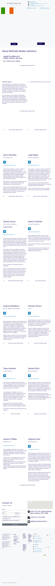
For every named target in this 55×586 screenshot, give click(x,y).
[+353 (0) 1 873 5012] (29, 517)
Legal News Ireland (16, 540)
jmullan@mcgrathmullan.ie (33, 165)
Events (15, 543)
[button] (41, 44)
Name (3, 509)
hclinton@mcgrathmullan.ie (34, 316)
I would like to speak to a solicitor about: (11, 516)
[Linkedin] (4, 162)
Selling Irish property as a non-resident (24, 536)
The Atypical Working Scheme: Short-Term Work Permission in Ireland (30, 538)
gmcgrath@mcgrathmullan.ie (9, 165)
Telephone (17, 513)
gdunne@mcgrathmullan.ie (9, 234)
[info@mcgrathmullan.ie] (29, 521)
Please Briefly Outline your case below (10, 520)
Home (15, 534)
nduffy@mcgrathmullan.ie (33, 378)
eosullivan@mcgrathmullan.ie (34, 231)
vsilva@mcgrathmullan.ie (33, 449)
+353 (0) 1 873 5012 (37, 517)
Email (3, 513)
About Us (15, 536)
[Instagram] (49, 535)
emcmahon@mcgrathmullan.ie (9, 316)
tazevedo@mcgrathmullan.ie (9, 378)
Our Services (16, 538)
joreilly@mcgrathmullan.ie (8, 445)
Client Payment (16, 542)
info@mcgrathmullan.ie (38, 521)
